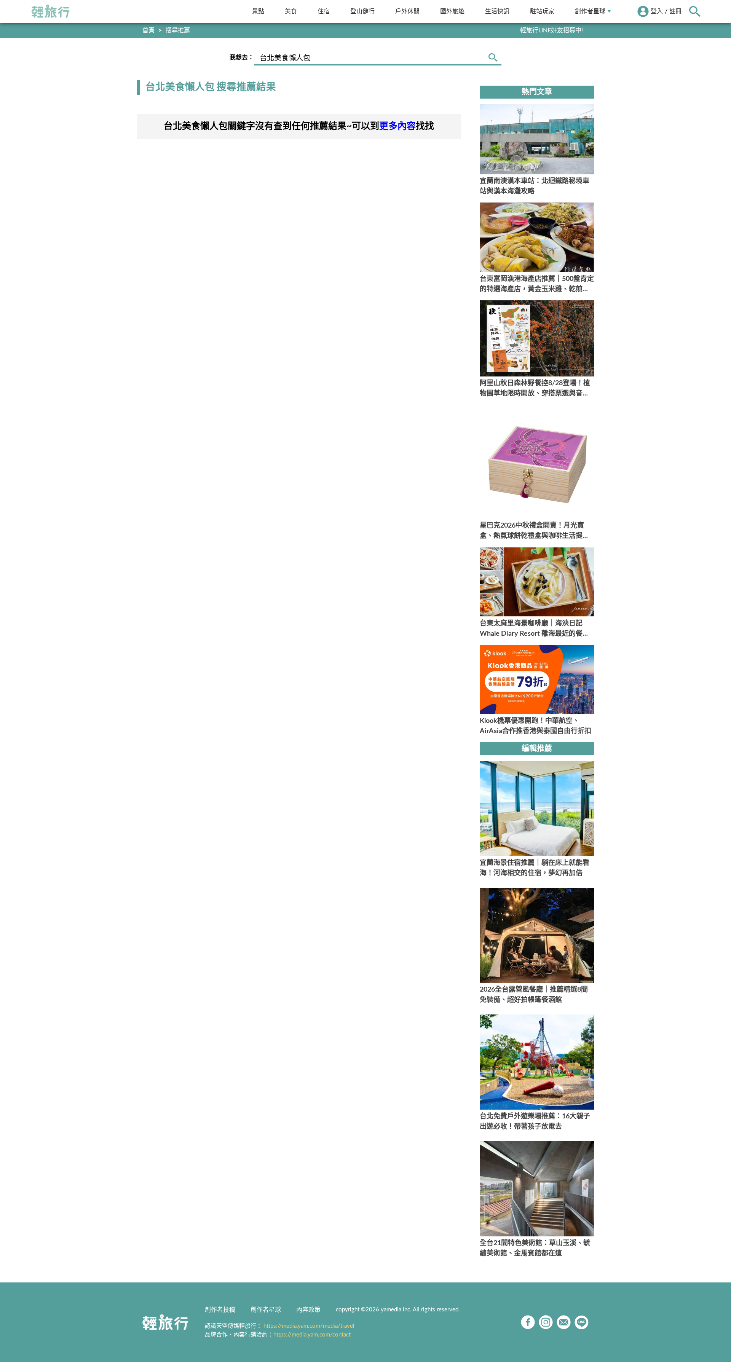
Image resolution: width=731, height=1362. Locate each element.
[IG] (546, 1322)
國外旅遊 (452, 11)
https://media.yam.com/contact (312, 1335)
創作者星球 (590, 11)
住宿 (324, 11)
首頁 (148, 30)
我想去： (242, 57)
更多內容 (397, 126)
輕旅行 (50, 11)
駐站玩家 (542, 11)
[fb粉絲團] (528, 1322)
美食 (291, 11)
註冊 (675, 11)
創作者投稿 (220, 1310)
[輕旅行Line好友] (582, 1322)
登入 (657, 11)
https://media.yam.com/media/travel (308, 1326)
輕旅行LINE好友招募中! (551, 30)
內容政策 (308, 1310)
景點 (258, 11)
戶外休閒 (407, 11)
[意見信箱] (564, 1322)
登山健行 (362, 11)
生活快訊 (497, 11)
